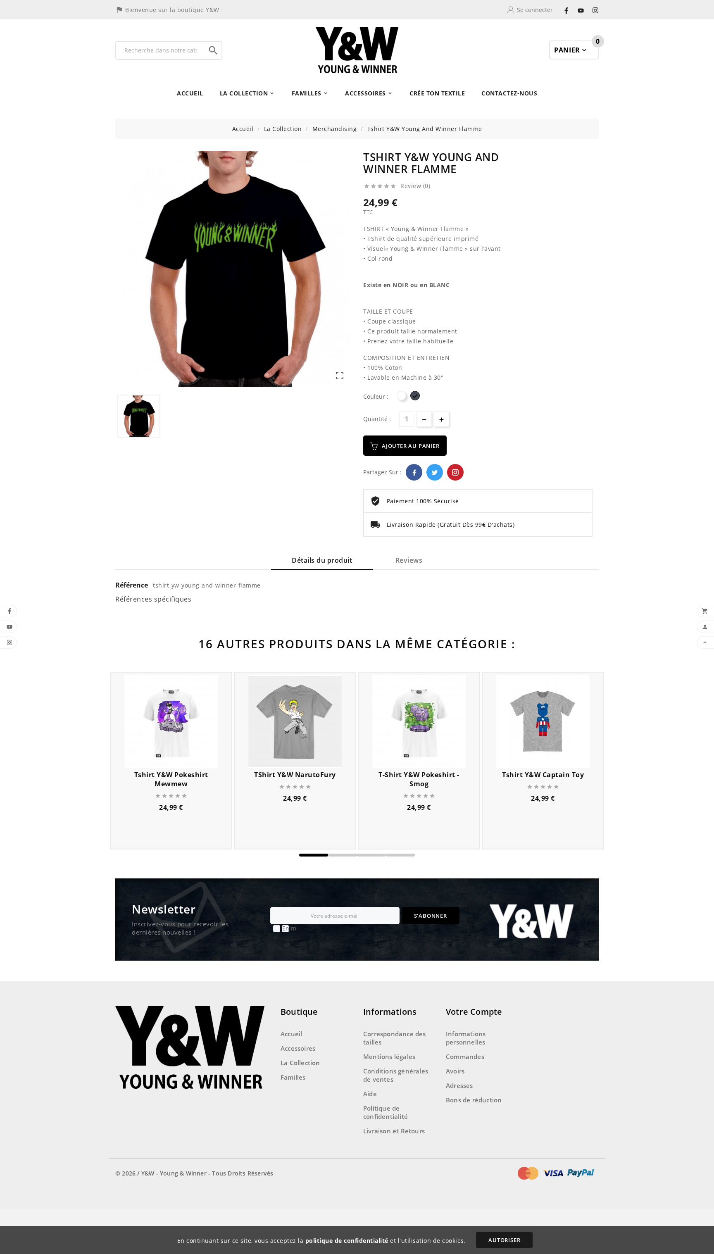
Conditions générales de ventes (395, 1075)
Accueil (291, 1034)
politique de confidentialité (346, 1240)
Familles (293, 1077)
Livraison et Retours (394, 1131)
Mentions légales (389, 1056)
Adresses (459, 1085)
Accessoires (298, 1048)
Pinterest (455, 472)
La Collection (300, 1063)
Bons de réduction (474, 1100)
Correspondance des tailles (394, 1038)
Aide (370, 1094)
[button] (313, 855)
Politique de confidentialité (385, 1112)
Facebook (414, 472)
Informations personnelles (466, 1038)
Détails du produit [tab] (322, 560)
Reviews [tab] (409, 560)
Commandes (465, 1056)
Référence (132, 585)
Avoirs (455, 1071)
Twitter (434, 472)
